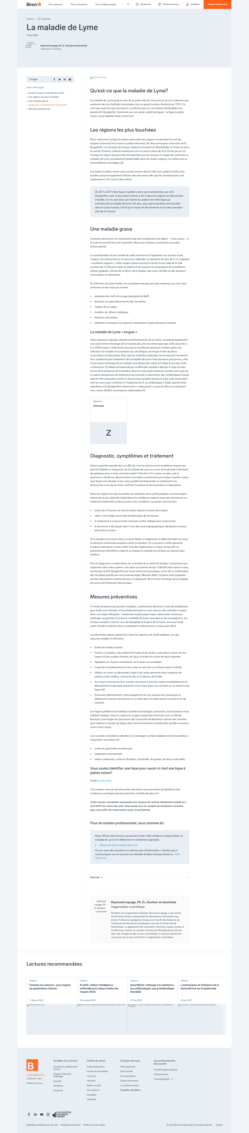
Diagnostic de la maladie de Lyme (118, 845)
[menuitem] (34, 4)
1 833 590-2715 (36, 1075)
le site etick (104, 780)
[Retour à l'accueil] (32, 1066)
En (128, 4)
